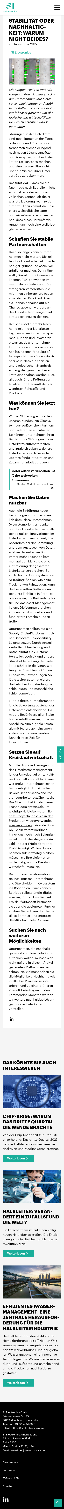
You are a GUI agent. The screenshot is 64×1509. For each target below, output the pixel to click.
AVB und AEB (11, 1478)
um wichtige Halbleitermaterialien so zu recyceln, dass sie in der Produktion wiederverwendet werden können (31, 816)
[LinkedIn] (6, 1500)
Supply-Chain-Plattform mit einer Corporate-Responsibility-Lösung (31, 638)
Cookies (7, 1486)
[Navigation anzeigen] (57, 7)
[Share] (11, 1019)
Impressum (9, 1470)
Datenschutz (10, 1462)
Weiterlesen (16, 1158)
